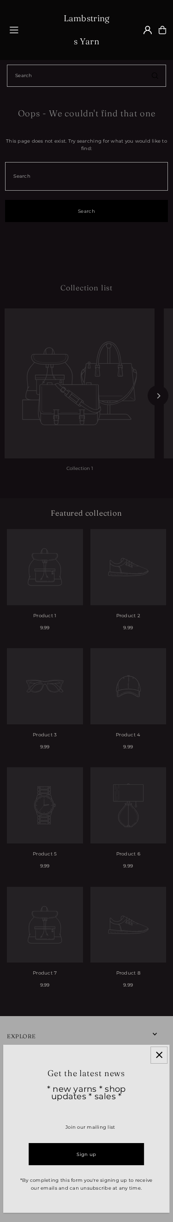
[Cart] (162, 30)
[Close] (159, 1055)
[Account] (147, 30)
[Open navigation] (32, 29)
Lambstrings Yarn (87, 30)
